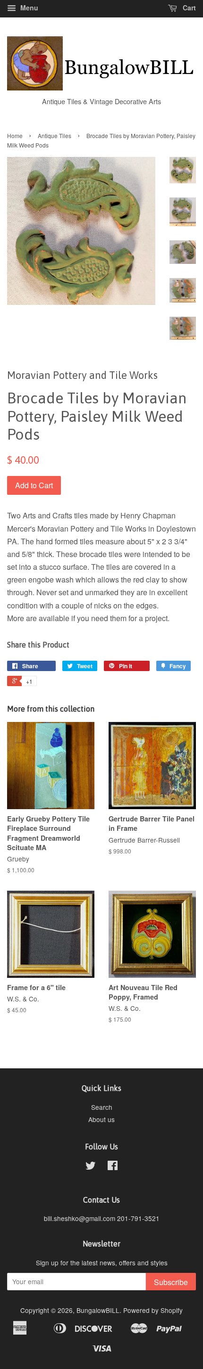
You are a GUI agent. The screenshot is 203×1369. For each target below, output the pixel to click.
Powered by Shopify (153, 1310)
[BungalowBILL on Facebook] (112, 1167)
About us (101, 1119)
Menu (28, 7)
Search (101, 1107)
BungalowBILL (97, 1310)
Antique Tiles (54, 135)
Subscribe (171, 1282)
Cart (188, 7)
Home (15, 135)
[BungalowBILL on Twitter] (90, 1167)
